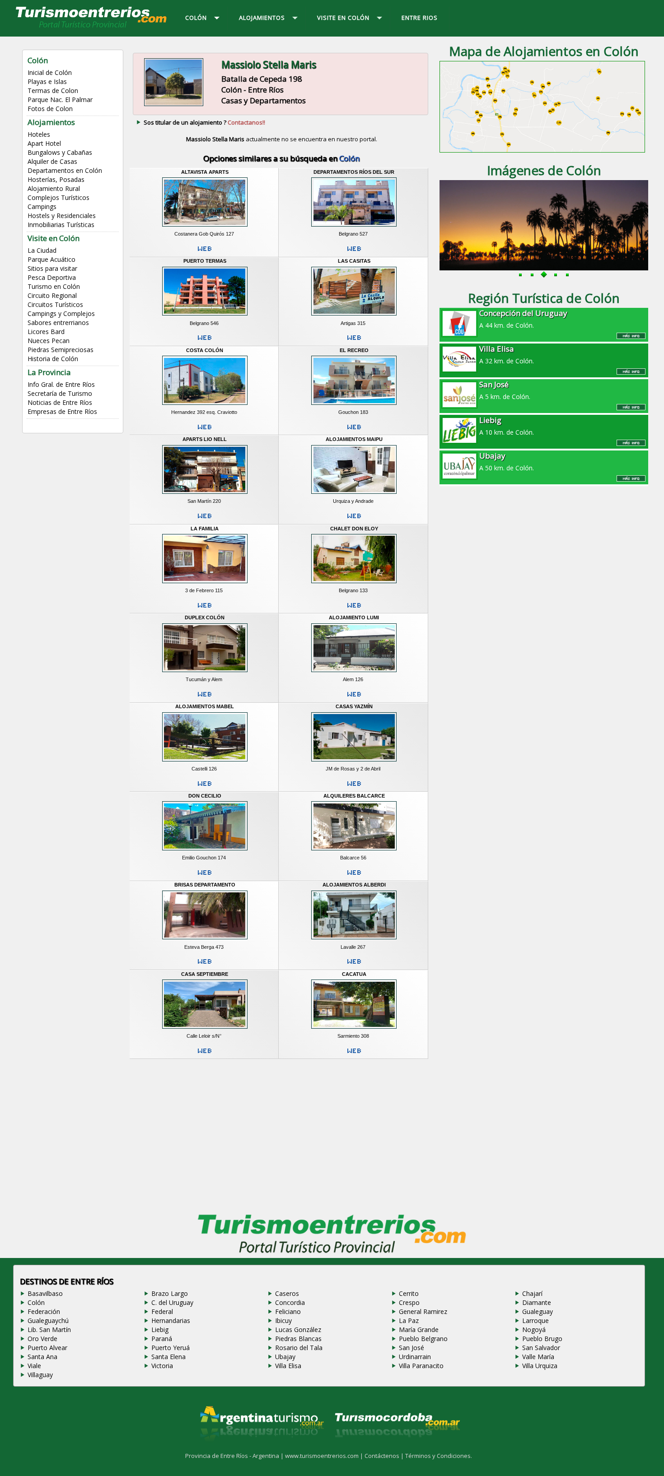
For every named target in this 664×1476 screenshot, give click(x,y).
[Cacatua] (353, 1029)
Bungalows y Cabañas (60, 152)
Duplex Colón (204, 617)
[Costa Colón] (204, 405)
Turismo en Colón (54, 286)
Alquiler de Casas (52, 161)
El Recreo (354, 350)
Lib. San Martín (49, 1329)
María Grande (419, 1329)
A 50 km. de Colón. (506, 461)
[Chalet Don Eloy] (353, 584)
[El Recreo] (353, 405)
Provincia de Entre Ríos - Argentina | (235, 1456)
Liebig (159, 1329)
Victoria (162, 1365)
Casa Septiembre (204, 974)
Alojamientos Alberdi (354, 884)
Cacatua (354, 974)
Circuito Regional (52, 295)
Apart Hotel (44, 143)
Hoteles (39, 134)
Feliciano (288, 1311)
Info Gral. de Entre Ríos (61, 384)
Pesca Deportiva (52, 277)
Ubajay (285, 1356)
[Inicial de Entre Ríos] (92, 27)
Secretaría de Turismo (60, 393)
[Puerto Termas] (204, 317)
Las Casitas (354, 261)
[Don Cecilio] (204, 851)
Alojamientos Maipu (354, 439)
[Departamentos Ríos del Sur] (353, 228)
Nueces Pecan (49, 340)
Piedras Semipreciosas (61, 349)
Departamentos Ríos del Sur (353, 172)
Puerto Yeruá (170, 1347)
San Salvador (541, 1347)
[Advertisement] (281, 1134)
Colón (36, 1302)
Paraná (161, 1338)
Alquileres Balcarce (354, 795)
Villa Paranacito (421, 1365)
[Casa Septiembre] (204, 1029)
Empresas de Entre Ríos (62, 411)
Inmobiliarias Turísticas (61, 224)
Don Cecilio (204, 795)
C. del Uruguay (172, 1302)
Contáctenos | (385, 1456)
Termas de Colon (53, 90)
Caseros (287, 1293)
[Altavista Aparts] (204, 228)
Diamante (536, 1302)
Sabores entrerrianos (58, 322)
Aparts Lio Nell (204, 439)
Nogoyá (534, 1329)
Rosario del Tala (299, 1347)
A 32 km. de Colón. (506, 354)
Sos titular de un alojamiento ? (204, 122)
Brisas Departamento (204, 884)
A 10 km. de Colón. (506, 425)
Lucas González (298, 1329)
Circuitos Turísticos (55, 304)
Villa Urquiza (539, 1365)
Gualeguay (537, 1311)
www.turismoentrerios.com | (325, 1456)
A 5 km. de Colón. (504, 390)
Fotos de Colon (50, 108)
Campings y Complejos (61, 313)
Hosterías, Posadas (56, 179)
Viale (34, 1365)
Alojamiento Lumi (354, 617)
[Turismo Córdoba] (396, 1448)
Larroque (535, 1320)
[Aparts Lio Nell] (204, 495)
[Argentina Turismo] (261, 1448)
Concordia (290, 1302)
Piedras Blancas (298, 1338)
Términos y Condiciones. (438, 1456)
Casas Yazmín (354, 706)
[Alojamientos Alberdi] (353, 940)
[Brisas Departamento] (204, 940)
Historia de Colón (53, 358)
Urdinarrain (415, 1356)
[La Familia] (204, 584)
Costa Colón (204, 350)
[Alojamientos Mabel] (204, 762)
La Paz (409, 1320)
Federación (44, 1311)
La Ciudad (42, 250)
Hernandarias (170, 1320)
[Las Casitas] (353, 317)
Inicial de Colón (50, 72)
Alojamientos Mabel (204, 706)
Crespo (409, 1302)
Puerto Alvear (47, 1347)
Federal (162, 1311)
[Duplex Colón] (204, 673)
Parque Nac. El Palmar (60, 99)
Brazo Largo (169, 1293)
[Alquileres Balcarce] (353, 851)
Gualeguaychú (48, 1320)
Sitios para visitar (52, 268)
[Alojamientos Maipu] (353, 495)
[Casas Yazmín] (353, 762)
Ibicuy (283, 1320)
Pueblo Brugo (542, 1338)
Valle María (538, 1356)
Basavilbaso (45, 1293)
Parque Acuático (51, 259)
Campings (42, 206)
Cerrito (409, 1293)
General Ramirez (423, 1311)
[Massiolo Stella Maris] (174, 105)
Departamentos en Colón (65, 170)
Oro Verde (42, 1338)
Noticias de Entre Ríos (60, 402)
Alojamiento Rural (54, 188)
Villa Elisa (288, 1365)
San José (411, 1347)
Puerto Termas (204, 261)
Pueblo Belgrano (423, 1338)
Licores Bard (46, 331)
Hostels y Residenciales (62, 215)
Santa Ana (42, 1356)
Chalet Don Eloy (354, 528)
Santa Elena (168, 1356)
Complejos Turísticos (58, 197)
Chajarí (532, 1293)
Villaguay (40, 1374)
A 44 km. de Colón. (523, 319)
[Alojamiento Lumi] (353, 673)
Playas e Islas (47, 81)
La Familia (205, 528)
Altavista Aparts (205, 172)
